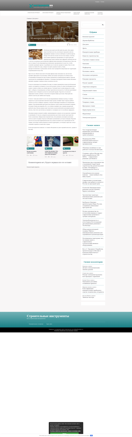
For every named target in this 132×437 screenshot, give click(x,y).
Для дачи (35, 18)
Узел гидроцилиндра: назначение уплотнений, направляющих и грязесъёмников (90, 132)
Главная (97, 1)
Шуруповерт (86, 113)
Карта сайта (49, 324)
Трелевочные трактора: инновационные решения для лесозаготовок (92, 196)
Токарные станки (88, 102)
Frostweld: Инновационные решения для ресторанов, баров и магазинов (91, 189)
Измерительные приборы (89, 13)
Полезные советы (88, 71)
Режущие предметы (89, 79)
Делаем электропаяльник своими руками (91, 268)
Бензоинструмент (48, 12)
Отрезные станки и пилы (90, 60)
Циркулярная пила (88, 110)
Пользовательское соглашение (36, 324)
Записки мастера (88, 297)
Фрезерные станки (88, 106)
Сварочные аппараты (76, 13)
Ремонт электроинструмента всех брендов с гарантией (92, 275)
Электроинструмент (34, 12)
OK (91, 435)
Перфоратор (86, 67)
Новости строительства (90, 56)
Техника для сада (100, 13)
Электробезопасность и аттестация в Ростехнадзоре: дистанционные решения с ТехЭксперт (92, 222)
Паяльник (85, 63)
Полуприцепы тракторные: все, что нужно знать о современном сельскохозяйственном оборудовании (93, 241)
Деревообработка (88, 40)
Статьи (102, 1)
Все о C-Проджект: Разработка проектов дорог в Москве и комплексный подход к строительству (92, 251)
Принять (64, 433)
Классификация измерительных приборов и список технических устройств (93, 290)
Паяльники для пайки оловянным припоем (89, 282)
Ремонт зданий (87, 83)
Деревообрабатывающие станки (63, 13)
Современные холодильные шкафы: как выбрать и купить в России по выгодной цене (92, 182)
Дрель (84, 48)
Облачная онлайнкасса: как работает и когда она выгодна (92, 148)
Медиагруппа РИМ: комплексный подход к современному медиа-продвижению (90, 141)
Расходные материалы (90, 75)
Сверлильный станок (89, 90)
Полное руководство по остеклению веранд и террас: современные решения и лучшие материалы (92, 213)
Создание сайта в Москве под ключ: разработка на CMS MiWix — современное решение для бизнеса (92, 155)
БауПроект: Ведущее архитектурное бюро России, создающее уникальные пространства (92, 204)
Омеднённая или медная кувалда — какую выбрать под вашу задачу (92, 174)
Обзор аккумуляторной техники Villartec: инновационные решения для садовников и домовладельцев (92, 231)
